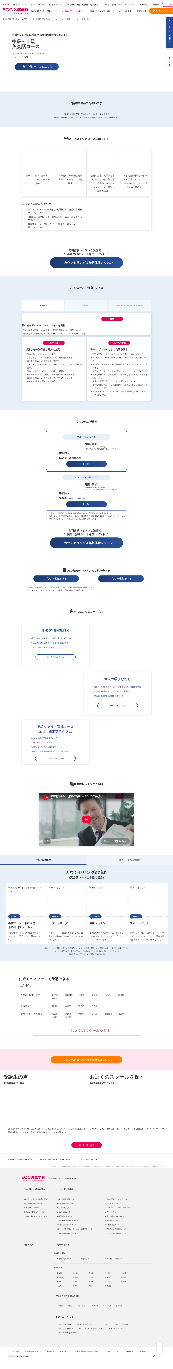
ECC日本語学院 (122, 1324)
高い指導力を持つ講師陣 (33, 1203)
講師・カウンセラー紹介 (100, 11)
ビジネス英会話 (107, 1166)
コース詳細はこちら (56, 657)
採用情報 (155, 5)
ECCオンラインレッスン (116, 1329)
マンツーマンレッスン (113, 1203)
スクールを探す (124, 11)
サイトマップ (65, 1351)
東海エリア (26, 1006)
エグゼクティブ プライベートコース (118, 1208)
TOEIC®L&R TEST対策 (125, 1166)
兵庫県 (107, 1277)
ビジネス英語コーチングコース (116, 1199)
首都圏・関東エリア (30, 995)
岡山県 (123, 1277)
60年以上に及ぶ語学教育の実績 (35, 1199)
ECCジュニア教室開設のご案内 (91, 1329)
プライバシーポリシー (111, 1351)
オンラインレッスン (56, 5)
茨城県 (75, 1277)
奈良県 (107, 1282)
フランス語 (81, 1306)
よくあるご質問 (110, 5)
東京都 (59, 1273)
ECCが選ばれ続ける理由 (41, 11)
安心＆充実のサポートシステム (35, 1216)
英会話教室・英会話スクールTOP (15, 19)
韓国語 (70, 1306)
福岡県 (123, 1282)
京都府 (107, 1273)
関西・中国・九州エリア (32, 1014)
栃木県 (75, 1273)
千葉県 (59, 1282)
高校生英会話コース (112, 1225)
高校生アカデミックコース (66, 1225)
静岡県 (75, 1286)
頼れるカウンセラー (31, 1208)
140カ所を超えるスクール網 (34, 1212)
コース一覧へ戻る (86, 1145)
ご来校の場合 (43, 859)
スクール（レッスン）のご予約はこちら (88, 1059)
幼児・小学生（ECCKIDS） (115, 1216)
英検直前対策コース (64, 1216)
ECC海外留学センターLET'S (86, 1324)
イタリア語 (94, 1306)
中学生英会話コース (112, 1220)
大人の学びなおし (63, 1208)
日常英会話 (100, 1166)
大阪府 (91, 1286)
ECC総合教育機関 (65, 1324)
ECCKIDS (40, 5)
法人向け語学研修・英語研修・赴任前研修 (82, 5)
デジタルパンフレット (126, 5)
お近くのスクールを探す (90, 1031)
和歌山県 (108, 1286)
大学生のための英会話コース (115, 1229)
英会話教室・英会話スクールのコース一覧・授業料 (51, 19)
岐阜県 (91, 1282)
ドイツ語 (119, 1306)
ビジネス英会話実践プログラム (68, 1233)
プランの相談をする (57, 578)
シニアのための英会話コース (115, 1233)
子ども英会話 (115, 1166)
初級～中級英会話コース (66, 1199)
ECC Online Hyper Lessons (68, 1333)
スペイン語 (107, 1306)
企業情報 (143, 1351)
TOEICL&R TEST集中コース (67, 1220)
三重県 (91, 1277)
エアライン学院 (111, 1212)
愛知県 (91, 1273)
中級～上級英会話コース (66, 1203)
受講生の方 (144, 5)
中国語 (60, 1306)
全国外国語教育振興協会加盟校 (86, 1351)
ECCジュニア (107, 1324)
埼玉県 (59, 1286)
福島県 (75, 1282)
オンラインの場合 (130, 859)
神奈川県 (60, 1277)
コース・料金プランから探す (70, 11)
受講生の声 (141, 11)
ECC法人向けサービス (66, 1329)
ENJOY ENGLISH (63, 1212)
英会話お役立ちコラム (33, 1351)
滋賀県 (123, 1273)
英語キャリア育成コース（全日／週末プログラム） (75, 1229)
